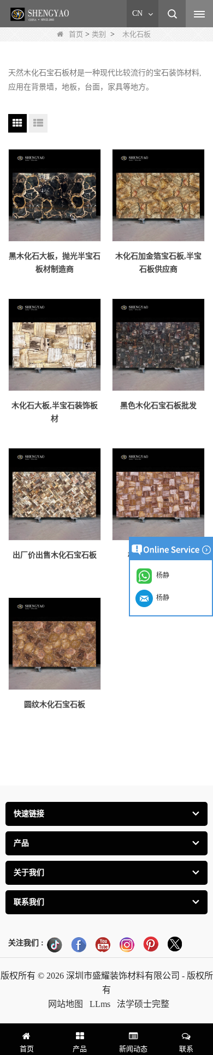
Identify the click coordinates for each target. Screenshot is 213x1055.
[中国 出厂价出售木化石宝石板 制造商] (54, 494)
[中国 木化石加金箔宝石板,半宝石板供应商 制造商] (158, 195)
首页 (76, 34)
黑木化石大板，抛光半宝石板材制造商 (54, 262)
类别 (99, 34)
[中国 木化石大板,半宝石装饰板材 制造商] (54, 345)
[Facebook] (78, 944)
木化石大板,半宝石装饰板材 (54, 412)
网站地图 (65, 1004)
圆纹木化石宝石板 (54, 704)
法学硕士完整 (143, 1004)
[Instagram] (127, 944)
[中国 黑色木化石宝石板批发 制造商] (158, 345)
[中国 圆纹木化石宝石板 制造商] (54, 644)
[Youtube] (102, 944)
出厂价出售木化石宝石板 (55, 555)
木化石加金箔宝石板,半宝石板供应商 (158, 262)
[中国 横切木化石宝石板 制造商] (158, 494)
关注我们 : (26, 943)
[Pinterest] (151, 944)
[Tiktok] (54, 944)
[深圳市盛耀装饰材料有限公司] (41, 14)
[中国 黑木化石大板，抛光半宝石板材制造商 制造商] (54, 195)
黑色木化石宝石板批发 (158, 405)
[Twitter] (175, 944)
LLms (100, 1004)
